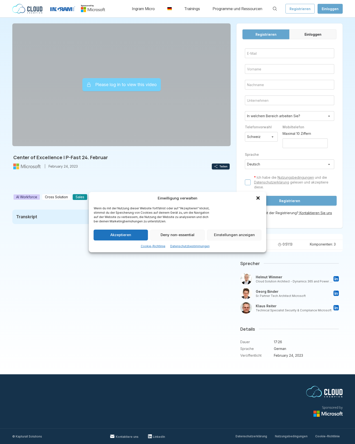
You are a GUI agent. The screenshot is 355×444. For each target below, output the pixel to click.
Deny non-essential (177, 234)
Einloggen (330, 9)
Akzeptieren (120, 234)
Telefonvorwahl (258, 127)
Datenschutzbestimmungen (190, 246)
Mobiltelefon (293, 127)
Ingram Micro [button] (143, 8)
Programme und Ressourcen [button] (237, 8)
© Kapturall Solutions (27, 436)
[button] (259, 198)
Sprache (252, 154)
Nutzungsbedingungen (295, 177)
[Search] (275, 9)
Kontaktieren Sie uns (315, 213)
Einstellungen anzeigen (234, 234)
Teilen (223, 166)
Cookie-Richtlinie (153, 246)
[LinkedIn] (336, 278)
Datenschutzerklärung (271, 182)
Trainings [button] (192, 8)
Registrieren (300, 9)
